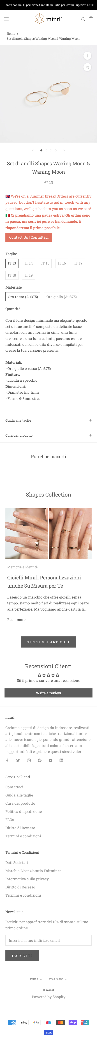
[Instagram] (29, 760)
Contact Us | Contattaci (28, 237)
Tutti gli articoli (48, 642)
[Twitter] (18, 760)
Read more (16, 619)
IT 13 (12, 263)
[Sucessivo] (64, 150)
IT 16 (62, 263)
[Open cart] (91, 18)
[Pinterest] (40, 760)
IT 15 (45, 263)
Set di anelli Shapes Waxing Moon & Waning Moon (43, 39)
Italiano (56, 979)
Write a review (48, 692)
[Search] (83, 19)
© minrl (48, 990)
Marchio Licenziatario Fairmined (33, 870)
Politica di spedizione (23, 811)
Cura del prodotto (18, 435)
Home (11, 34)
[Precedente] (33, 150)
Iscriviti (22, 956)
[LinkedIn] (61, 760)
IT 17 (78, 263)
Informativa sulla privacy (27, 878)
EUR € (34, 979)
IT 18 (12, 275)
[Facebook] (7, 760)
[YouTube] (50, 760)
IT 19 (29, 275)
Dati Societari (16, 862)
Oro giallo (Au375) (61, 296)
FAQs (9, 819)
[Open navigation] (6, 19)
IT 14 (29, 263)
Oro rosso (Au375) (23, 296)
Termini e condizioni (23, 835)
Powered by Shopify (48, 996)
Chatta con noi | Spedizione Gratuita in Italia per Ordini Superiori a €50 (49, 5)
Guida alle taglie (18, 420)
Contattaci (14, 786)
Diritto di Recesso (20, 827)
